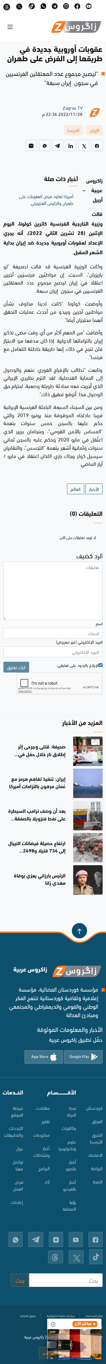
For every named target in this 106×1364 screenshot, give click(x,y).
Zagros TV (73, 107)
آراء (47, 1181)
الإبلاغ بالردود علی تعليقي (78, 665)
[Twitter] (84, 145)
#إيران (94, 130)
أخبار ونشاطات (41, 1151)
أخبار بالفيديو (69, 1185)
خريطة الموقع (17, 1111)
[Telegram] (57, 145)
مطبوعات (41, 1134)
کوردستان (94, 1107)
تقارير (46, 1121)
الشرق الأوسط (96, 1138)
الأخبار (94, 488)
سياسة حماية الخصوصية (61, 1315)
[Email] (31, 145)
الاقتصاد (95, 1154)
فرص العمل (18, 1185)
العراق (97, 1121)
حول (19, 1148)
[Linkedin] (70, 145)
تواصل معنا (17, 1165)
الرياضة (97, 1168)
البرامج (44, 1168)
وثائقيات (69, 1128)
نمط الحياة (71, 1111)
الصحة (98, 1181)
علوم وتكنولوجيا (67, 1144)
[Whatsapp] (44, 145)
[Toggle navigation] (10, 26)
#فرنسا (73, 130)
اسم (99, 623)
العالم (76, 488)
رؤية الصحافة (69, 1205)
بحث (20, 1280)
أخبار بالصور (71, 1165)
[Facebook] (97, 145)
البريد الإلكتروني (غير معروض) (79, 641)
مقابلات (43, 1107)
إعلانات (17, 1201)
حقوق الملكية (28, 1315)
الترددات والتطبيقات (13, 1131)
